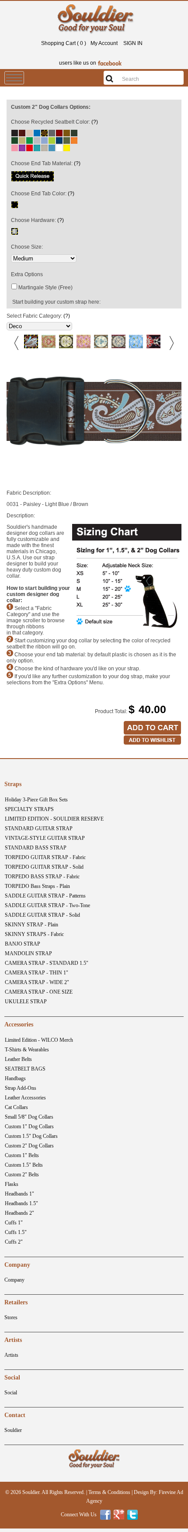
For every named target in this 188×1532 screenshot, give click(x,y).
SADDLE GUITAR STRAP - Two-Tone (47, 905)
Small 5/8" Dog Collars (29, 1117)
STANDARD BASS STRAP (35, 848)
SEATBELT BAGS (25, 1069)
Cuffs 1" (14, 1223)
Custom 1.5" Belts (24, 1165)
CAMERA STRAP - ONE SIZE (39, 992)
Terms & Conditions (109, 1492)
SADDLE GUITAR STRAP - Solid (42, 915)
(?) (94, 122)
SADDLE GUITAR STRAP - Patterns (45, 896)
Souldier (13, 1430)
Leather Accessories (25, 1098)
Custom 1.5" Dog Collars (31, 1136)
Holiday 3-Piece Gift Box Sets (36, 800)
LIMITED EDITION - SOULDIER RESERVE (54, 819)
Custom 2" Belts (22, 1175)
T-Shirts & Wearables (27, 1050)
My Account (104, 43)
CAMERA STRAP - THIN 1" (36, 973)
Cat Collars (16, 1107)
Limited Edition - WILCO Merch (39, 1040)
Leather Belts (18, 1059)
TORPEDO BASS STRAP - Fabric (42, 876)
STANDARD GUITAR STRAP (39, 828)
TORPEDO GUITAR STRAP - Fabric (45, 857)
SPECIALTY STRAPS (29, 809)
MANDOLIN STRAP (28, 953)
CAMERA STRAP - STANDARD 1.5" (46, 963)
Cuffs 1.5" (16, 1232)
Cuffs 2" (14, 1242)
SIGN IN (133, 43)
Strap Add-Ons (20, 1088)
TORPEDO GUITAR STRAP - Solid (44, 867)
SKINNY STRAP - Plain (31, 925)
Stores (10, 1317)
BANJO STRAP (22, 944)
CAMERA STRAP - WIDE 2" (37, 982)
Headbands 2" (19, 1213)
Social (10, 1393)
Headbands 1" (19, 1194)
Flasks (11, 1184)
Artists (11, 1355)
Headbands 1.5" (21, 1203)
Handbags (15, 1078)
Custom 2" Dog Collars (29, 1146)
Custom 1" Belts (22, 1155)
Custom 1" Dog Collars (29, 1126)
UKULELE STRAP (26, 1001)
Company (14, 1280)
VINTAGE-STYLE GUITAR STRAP (45, 838)
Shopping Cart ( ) (63, 43)
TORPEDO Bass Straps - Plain (37, 886)
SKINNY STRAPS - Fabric (34, 934)
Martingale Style (37, 287)
